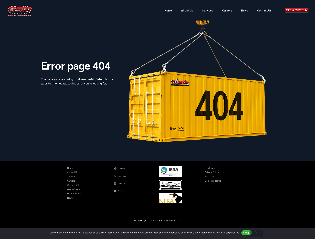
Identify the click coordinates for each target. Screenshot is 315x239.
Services (71, 176)
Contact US (73, 184)
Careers (71, 180)
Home (70, 167)
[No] (256, 233)
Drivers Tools (74, 193)
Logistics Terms (213, 180)
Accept (247, 232)
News (70, 197)
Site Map (209, 176)
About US (72, 172)
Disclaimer (210, 167)
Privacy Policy (212, 172)
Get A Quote (73, 189)
